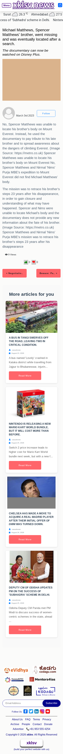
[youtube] (48, 711)
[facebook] (25, 711)
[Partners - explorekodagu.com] (45, 690)
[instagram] (42, 711)
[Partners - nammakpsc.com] (15, 678)
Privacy (46, 719)
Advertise (18, 729)
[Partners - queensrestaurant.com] (14, 690)
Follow (46, 113)
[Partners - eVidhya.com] (16, 668)
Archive (14, 724)
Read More (25, 375)
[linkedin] (36, 711)
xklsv (31, 742)
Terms (36, 719)
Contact (37, 724)
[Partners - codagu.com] (45, 668)
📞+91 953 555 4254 (38, 729)
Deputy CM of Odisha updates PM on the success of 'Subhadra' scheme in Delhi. (30, 591)
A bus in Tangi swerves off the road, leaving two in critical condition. (28, 341)
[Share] (60, 5)
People (26, 724)
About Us (17, 719)
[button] (5, 8)
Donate (48, 724)
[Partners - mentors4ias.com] (43, 678)
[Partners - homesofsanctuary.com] (28, 690)
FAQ (27, 719)
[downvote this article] (34, 262)
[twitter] (31, 711)
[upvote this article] (26, 262)
